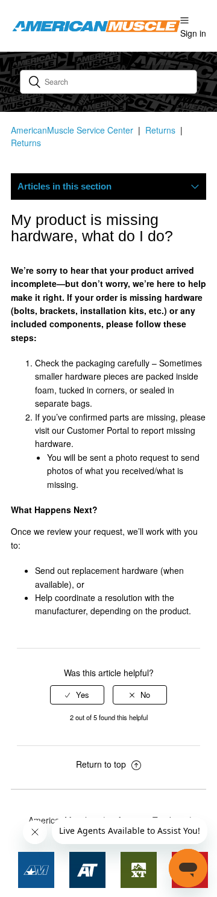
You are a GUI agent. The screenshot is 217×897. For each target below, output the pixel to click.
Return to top (102, 764)
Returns (160, 130)
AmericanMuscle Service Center (72, 130)
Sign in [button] (193, 33)
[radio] (77, 694)
